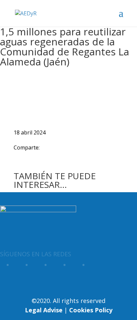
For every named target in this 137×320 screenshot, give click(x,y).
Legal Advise (44, 310)
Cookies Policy (90, 310)
